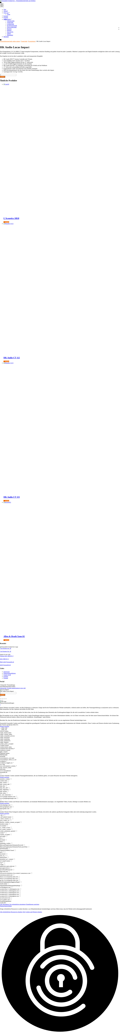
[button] (0, 696)
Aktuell (6, 11)
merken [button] (7, 222)
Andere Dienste (4, 812)
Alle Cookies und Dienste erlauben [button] (32, 912)
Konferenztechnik (12, 25)
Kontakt (6, 17)
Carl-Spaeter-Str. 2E (5, 651)
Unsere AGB (7, 675)
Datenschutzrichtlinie (6, 906)
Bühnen (9, 30)
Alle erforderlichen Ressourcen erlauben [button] (11, 912)
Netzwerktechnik (12, 27)
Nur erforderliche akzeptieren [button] (17, 904)
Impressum (7, 671)
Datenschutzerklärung (10, 673)
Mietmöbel (10, 35)
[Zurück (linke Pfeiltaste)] (0, 700)
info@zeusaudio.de (5, 665)
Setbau (9, 33)
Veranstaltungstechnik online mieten (10, 41)
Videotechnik (10, 21)
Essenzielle (3, 723)
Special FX (10, 32)
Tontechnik (10, 22)
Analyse (2, 775)
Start (5, 9)
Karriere (6, 16)
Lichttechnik (10, 24)
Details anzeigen (4, 726)
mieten (7, 19)
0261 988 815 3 (4, 659)
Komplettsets (31, 41)
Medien (2, 801)
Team (8, 14)
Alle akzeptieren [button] (4, 904)
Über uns (6, 13)
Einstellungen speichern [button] (32, 904)
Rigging (9, 29)
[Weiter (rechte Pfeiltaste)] (2, 700)
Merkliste (6, 36)
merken (2, 76)
